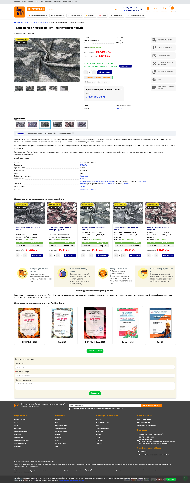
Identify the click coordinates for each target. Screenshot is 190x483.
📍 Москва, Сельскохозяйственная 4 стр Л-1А (153, 455)
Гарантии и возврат (137, 15)
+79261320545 (142, 452)
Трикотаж (99, 431)
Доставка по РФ (61, 425)
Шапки (111, 182)
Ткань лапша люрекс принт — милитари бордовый (60, 229)
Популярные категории (107, 415)
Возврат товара (19, 419)
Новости (58, 437)
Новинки (91, 15)
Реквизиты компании (21, 440)
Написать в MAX (132, 10)
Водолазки (111, 184)
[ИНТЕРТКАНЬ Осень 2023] (95, 322)
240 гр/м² (119, 108)
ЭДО (76, 1)
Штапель (99, 440)
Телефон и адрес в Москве (149, 448)
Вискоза (99, 419)
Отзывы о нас (19, 437)
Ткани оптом (117, 15)
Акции (103, 15)
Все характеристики (91, 111)
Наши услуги (75, 15)
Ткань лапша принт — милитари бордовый (159, 229)
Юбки (104, 184)
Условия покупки (68, 1)
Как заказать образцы (39, 15)
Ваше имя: (20, 363)
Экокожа (99, 443)
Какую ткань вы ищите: (24, 380)
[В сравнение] (42, 209)
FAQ (37, 1)
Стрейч (83, 187)
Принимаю (171, 479)
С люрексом (44, 22)
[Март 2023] (62, 322)
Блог (56, 422)
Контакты (31, 1)
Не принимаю (159, 479)
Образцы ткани (60, 443)
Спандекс (92, 189)
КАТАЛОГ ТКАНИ (24, 22)
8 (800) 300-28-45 (130, 8)
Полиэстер (84, 189)
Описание (20, 133)
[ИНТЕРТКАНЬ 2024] (29, 322)
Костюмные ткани (102, 422)
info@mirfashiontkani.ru (147, 425)
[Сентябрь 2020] (128, 322)
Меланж (83, 179)
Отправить (95, 393)
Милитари (84, 176)
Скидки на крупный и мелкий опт (50, 1)
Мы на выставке (61, 431)
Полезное (60, 415)
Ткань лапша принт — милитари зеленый (93, 229)
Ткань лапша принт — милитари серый (28, 229)
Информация (20, 415)
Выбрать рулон (124, 66)
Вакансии (17, 446)
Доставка (17, 1)
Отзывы (50, 133)
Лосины (126, 184)
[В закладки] (42, 204)
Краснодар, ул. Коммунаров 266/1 (151, 434)
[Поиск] (116, 9)
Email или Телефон (23, 372)
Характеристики (35, 133)
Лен (97, 425)
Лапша (35, 22)
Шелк (98, 437)
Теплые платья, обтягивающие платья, (94, 182)
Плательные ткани (102, 428)
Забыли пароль (60, 428)
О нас (16, 422)
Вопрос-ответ (66, 133)
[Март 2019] (160, 322)
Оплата (24, 1)
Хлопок (98, 434)
